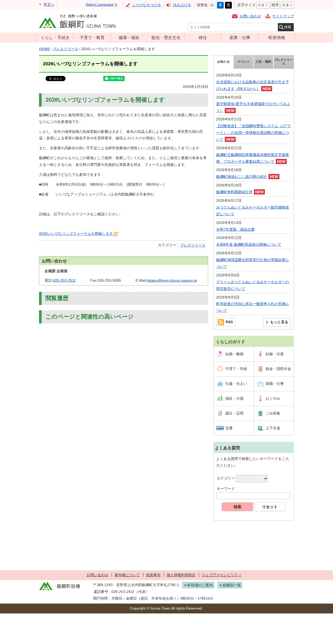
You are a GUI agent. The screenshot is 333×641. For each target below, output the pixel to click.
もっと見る (279, 322)
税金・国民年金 (278, 369)
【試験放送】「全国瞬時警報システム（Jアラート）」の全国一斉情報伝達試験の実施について (253, 132)
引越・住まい (236, 383)
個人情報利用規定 (181, 575)
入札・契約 (263, 61)
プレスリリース (65, 49)
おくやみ (273, 398)
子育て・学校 (236, 369)
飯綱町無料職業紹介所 (234, 192)
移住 (203, 37)
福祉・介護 (234, 398)
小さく (263, 5)
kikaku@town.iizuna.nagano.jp (172, 280)
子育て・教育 (92, 37)
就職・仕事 (275, 383)
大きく (287, 5)
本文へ (48, 4)
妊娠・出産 (275, 354)
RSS (229, 322)
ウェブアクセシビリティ (222, 575)
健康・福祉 (129, 37)
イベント (243, 61)
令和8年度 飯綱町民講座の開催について (248, 244)
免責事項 (153, 575)
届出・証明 (234, 413)
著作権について (127, 575)
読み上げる (182, 5)
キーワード (226, 489)
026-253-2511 (64, 280)
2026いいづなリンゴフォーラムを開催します (76, 233)
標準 (275, 5)
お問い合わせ (250, 16)
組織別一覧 (232, 585)
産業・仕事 (239, 37)
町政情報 (276, 37)
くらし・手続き (55, 37)
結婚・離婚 (234, 354)
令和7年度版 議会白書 (235, 229)
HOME (44, 49)
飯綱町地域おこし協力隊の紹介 (241, 176)
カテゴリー (226, 478)
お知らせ (223, 61)
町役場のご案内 (200, 585)
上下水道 (273, 428)
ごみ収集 (273, 413)
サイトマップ (283, 16)
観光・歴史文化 (166, 37)
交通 (229, 428)
